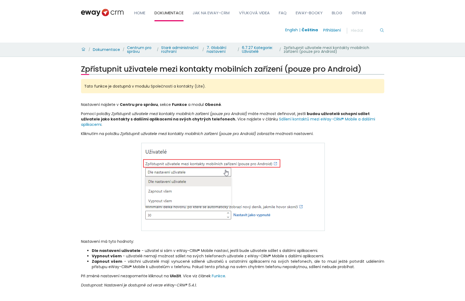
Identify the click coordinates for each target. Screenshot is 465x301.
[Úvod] (83, 49)
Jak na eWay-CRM (211, 13)
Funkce (218, 276)
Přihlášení (332, 30)
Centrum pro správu (139, 49)
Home (139, 13)
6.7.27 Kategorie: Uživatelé (257, 49)
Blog (337, 13)
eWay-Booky (309, 13)
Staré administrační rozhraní (179, 49)
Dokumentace (169, 13)
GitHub (359, 13)
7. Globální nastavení (216, 49)
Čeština (310, 30)
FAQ (283, 13)
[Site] (102, 12)
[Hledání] (381, 31)
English (291, 30)
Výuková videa (254, 13)
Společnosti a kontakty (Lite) (178, 86)
